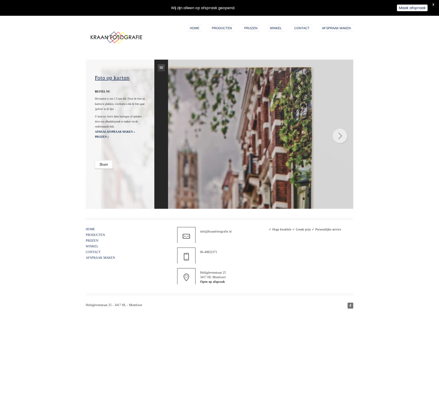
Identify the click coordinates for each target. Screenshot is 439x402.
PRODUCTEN (222, 28)
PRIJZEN (250, 28)
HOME (194, 28)
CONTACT (302, 28)
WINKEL (276, 28)
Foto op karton (112, 77)
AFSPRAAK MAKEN (336, 28)
